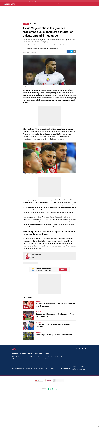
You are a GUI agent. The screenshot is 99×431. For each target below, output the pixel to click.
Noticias (34, 23)
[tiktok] (86, 348)
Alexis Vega (26, 263)
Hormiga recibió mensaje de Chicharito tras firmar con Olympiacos (55, 315)
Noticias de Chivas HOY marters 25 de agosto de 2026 (42, 48)
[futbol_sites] (66, 368)
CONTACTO (30, 354)
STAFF (24, 354)
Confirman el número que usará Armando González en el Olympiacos (46, 45)
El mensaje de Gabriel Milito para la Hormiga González (53, 325)
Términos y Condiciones (18, 368)
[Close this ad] (98, 426)
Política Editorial (43, 368)
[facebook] (73, 348)
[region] (49, 12)
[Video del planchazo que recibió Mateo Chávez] (28, 336)
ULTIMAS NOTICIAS (24, 4)
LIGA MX (33, 4)
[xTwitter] (79, 348)
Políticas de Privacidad (31, 368)
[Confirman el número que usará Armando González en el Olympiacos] (28, 305)
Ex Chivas (35, 263)
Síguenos (63, 269)
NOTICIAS (79, 4)
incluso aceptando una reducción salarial (55, 241)
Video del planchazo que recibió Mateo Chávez (54, 335)
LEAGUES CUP (40, 4)
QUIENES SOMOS (16, 354)
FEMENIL (48, 4)
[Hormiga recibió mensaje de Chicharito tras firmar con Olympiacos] (28, 315)
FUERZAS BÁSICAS (57, 4)
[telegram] (83, 348)
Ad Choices (51, 368)
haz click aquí (51, 359)
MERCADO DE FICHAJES (69, 4)
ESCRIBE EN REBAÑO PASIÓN (41, 354)
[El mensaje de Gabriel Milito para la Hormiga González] (28, 325)
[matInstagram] (76, 348)
